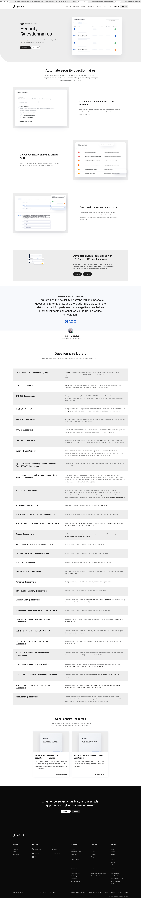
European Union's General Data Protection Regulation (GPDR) (84, 666)
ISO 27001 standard (105, 440)
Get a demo (124, 6)
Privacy (126, 892)
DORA (67, 385)
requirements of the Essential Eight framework (99, 599)
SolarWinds (103, 505)
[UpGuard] (18, 6)
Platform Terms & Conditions (95, 892)
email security (97, 495)
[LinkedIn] (43, 892)
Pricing (83, 6)
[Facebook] (45, 892)
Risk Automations (39, 857)
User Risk (37, 853)
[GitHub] (48, 892)
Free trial (116, 6)
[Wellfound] (51, 892)
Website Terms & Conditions (78, 892)
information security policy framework (112, 497)
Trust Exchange (58, 853)
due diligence (73, 573)
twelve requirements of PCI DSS (101, 562)
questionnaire (72, 411)
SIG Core (68, 419)
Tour (105, 6)
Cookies (120, 892)
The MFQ (68, 372)
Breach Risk (57, 849)
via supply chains (88, 525)
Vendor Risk (38, 849)
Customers (98, 6)
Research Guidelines (110, 892)
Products (67, 6)
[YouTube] (53, 892)
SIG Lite (70, 430)
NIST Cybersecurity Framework (109, 514)
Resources (89, 6)
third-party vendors (77, 523)
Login (109, 6)
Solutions (75, 6)
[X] (40, 892)
